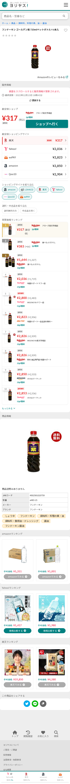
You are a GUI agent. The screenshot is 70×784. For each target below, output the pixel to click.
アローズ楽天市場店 (44, 113)
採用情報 (7, 755)
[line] (35, 704)
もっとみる (7, 408)
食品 (13, 23)
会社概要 (7, 770)
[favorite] (65, 30)
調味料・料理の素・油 (52, 515)
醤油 (44, 23)
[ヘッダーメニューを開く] (65, 5)
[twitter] (27, 704)
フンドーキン (27, 515)
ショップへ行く (47, 124)
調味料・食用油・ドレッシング (21, 520)
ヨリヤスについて (11, 745)
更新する (36, 100)
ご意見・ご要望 (10, 750)
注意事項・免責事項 (12, 760)
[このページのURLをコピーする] (43, 703)
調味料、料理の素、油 (29, 23)
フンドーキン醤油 (14, 525)
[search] (64, 16)
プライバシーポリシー (13, 765)
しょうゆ (10, 515)
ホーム (5, 23)
